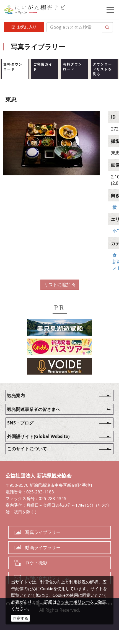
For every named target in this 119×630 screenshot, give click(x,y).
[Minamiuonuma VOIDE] (59, 367)
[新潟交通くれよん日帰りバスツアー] (59, 348)
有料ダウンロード (72, 66)
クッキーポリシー (73, 602)
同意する (20, 618)
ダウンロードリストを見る (102, 69)
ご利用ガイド (43, 66)
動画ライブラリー (43, 547)
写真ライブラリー (43, 532)
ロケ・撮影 (36, 563)
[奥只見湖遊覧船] (59, 329)
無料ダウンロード (13, 66)
